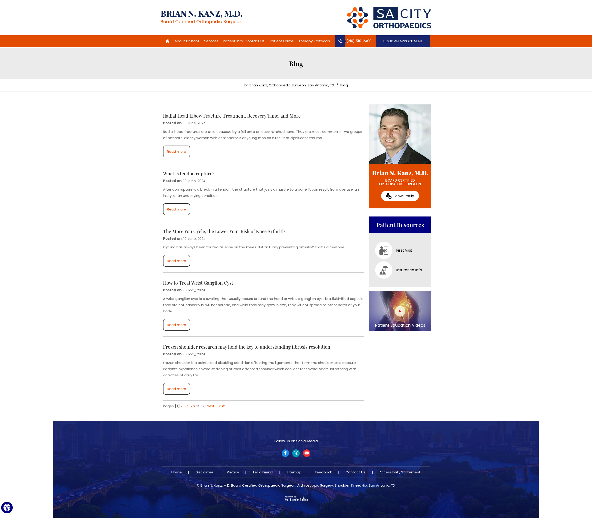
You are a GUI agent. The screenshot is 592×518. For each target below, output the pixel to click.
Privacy (233, 472)
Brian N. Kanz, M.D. (400, 177)
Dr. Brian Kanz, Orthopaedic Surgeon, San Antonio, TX (289, 85)
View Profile (404, 195)
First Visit (404, 250)
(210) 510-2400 (358, 40)
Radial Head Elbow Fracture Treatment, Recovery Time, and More (232, 116)
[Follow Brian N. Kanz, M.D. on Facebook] (285, 453)
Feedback (323, 472)
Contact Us (255, 41)
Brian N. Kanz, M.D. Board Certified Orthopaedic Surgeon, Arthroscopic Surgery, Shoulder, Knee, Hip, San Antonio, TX (297, 485)
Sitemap (294, 472)
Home (167, 41)
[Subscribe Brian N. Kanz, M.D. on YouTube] (306, 453)
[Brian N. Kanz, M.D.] (201, 17)
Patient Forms (282, 41)
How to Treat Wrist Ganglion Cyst (198, 283)
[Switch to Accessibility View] (7, 507)
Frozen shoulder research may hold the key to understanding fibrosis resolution (246, 347)
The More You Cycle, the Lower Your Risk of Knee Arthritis (224, 231)
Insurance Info (409, 270)
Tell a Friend (263, 472)
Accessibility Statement (400, 472)
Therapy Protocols (314, 41)
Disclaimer (204, 472)
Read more (176, 151)
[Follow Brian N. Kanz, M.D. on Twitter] (296, 453)
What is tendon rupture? (189, 173)
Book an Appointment (403, 41)
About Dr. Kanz (187, 41)
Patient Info (233, 41)
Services (211, 41)
